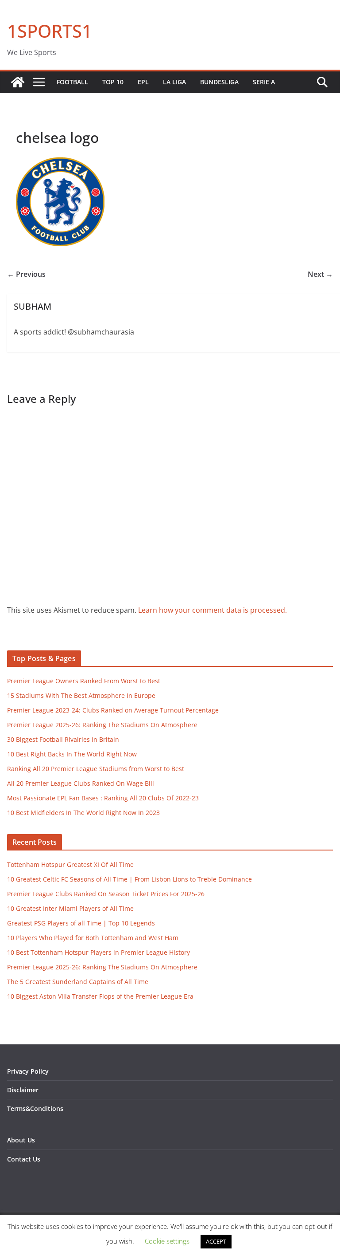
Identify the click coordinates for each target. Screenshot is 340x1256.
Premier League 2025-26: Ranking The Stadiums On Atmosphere (102, 725)
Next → (320, 274)
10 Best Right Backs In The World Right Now (72, 754)
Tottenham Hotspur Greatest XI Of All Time (70, 864)
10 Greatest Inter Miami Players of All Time (70, 908)
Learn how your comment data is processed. (212, 610)
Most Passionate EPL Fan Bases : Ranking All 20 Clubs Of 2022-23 (103, 798)
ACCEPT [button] (216, 1241)
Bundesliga (219, 82)
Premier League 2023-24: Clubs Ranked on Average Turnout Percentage (113, 710)
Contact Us (23, 1159)
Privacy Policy (28, 1071)
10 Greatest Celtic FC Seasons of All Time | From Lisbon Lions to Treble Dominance (129, 879)
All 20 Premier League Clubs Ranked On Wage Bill (80, 783)
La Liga (174, 82)
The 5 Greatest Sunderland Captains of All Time (77, 981)
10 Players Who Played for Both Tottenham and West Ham (92, 937)
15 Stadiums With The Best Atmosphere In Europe (81, 695)
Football (72, 82)
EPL (143, 82)
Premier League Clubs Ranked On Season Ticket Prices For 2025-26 (106, 894)
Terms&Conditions (35, 1108)
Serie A (264, 82)
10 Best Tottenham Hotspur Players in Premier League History (98, 952)
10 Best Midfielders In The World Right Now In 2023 (83, 812)
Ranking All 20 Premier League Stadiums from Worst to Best (95, 768)
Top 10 (113, 82)
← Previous (26, 274)
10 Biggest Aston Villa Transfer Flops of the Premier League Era (100, 996)
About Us (21, 1140)
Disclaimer (23, 1090)
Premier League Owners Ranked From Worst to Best (83, 681)
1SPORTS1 (49, 31)
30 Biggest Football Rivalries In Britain (63, 739)
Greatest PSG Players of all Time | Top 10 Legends (81, 923)
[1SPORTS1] (17, 82)
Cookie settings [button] (167, 1240)
